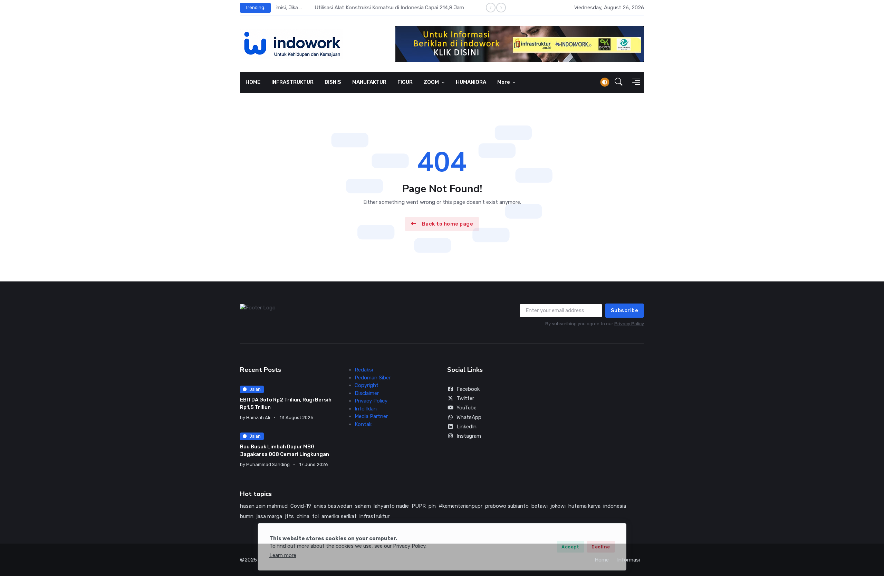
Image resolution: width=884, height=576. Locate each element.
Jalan (255, 389)
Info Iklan (366, 409)
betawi (539, 506)
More (504, 82)
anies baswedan (333, 506)
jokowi (558, 506)
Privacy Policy (629, 323)
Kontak (363, 424)
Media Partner (371, 416)
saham (363, 506)
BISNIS (333, 82)
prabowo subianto (507, 506)
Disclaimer (367, 393)
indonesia (614, 506)
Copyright (366, 385)
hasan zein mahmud (264, 506)
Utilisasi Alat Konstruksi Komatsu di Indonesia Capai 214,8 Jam (351, 7)
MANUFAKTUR (369, 82)
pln (432, 506)
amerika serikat (339, 516)
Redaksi (364, 370)
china (303, 516)
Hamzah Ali (258, 417)
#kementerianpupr (460, 506)
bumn (246, 516)
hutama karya (584, 506)
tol (315, 516)
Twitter (465, 398)
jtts (289, 516)
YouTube (467, 408)
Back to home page (447, 224)
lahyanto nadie (391, 506)
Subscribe (624, 310)
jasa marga (269, 516)
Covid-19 (300, 506)
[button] (619, 82)
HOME (253, 82)
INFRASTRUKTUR (292, 82)
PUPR (419, 506)
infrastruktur (374, 516)
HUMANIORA (471, 82)
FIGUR (405, 82)
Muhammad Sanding (268, 464)
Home (602, 560)
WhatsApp (469, 417)
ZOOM (432, 82)
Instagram (469, 436)
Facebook (468, 389)
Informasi (628, 560)
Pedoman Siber (373, 378)
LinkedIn (467, 427)
